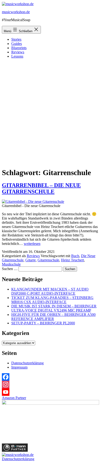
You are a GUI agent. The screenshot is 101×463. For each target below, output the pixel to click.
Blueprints (19, 48)
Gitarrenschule (48, 260)
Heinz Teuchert (72, 260)
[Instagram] (50, 384)
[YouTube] (50, 392)
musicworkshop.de (16, 12)
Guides (16, 44)
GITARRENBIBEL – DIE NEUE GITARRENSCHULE (41, 188)
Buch (75, 256)
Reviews (17, 52)
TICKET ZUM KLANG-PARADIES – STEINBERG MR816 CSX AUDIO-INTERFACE (52, 300)
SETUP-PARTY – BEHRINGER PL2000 (43, 323)
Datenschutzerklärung (27, 363)
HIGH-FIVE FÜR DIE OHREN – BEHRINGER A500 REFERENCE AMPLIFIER (53, 317)
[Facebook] (50, 377)
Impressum (19, 367)
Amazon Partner (14, 398)
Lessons (17, 56)
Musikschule (11, 264)
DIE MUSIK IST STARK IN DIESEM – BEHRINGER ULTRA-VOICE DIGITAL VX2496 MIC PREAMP (54, 308)
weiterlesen (32, 244)
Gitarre (30, 260)
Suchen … (10, 269)
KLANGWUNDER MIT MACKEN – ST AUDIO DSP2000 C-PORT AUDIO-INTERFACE (50, 291)
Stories (16, 39)
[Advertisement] (50, 112)
